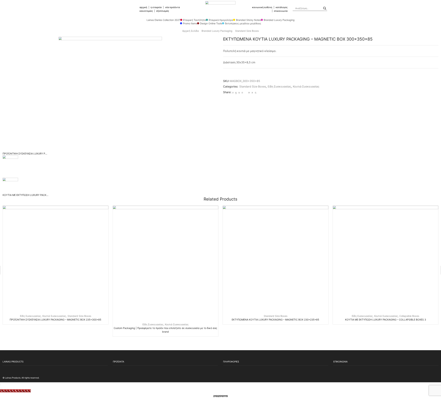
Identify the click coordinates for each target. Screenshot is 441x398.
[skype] (255, 92)
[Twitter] (232, 92)
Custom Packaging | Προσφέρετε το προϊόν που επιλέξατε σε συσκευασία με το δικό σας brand (165, 330)
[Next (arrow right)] (1, 388)
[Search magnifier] (324, 8)
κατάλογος (282, 7)
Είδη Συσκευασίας (279, 86)
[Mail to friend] (245, 92)
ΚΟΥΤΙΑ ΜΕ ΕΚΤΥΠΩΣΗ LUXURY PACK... (25, 194)
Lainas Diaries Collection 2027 (163, 19)
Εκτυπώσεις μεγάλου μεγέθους (243, 23)
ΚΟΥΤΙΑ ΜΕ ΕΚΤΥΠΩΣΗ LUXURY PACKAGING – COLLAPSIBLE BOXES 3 (385, 319)
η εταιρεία (156, 7)
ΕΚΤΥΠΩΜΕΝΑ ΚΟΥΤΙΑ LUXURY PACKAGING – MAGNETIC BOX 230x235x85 (275, 319)
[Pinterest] (242, 92)
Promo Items (190, 23)
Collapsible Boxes (409, 315)
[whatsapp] (252, 92)
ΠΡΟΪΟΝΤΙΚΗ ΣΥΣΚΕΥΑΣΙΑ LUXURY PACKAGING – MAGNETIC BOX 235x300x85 (55, 319)
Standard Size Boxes (247, 30)
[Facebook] (236, 92)
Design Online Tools (211, 23)
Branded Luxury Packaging (279, 19)
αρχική (143, 7)
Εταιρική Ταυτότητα (194, 19)
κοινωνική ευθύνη (262, 7)
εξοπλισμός (162, 10)
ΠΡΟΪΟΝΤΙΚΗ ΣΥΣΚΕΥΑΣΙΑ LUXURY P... (25, 153)
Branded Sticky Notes (248, 19)
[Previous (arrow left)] (0, 388)
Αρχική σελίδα (190, 30)
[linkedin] (249, 92)
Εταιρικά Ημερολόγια (221, 19)
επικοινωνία (281, 10)
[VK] (239, 92)
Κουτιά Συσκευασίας (306, 86)
